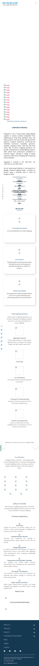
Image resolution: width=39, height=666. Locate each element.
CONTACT (7, 647)
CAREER (6, 643)
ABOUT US (7, 625)
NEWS (5, 640)
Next (36, 446)
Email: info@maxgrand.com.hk (10, 663)
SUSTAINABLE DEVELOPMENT (12, 636)
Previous (3, 446)
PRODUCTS (7, 628)
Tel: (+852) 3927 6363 (8, 661)
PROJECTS (7, 632)
